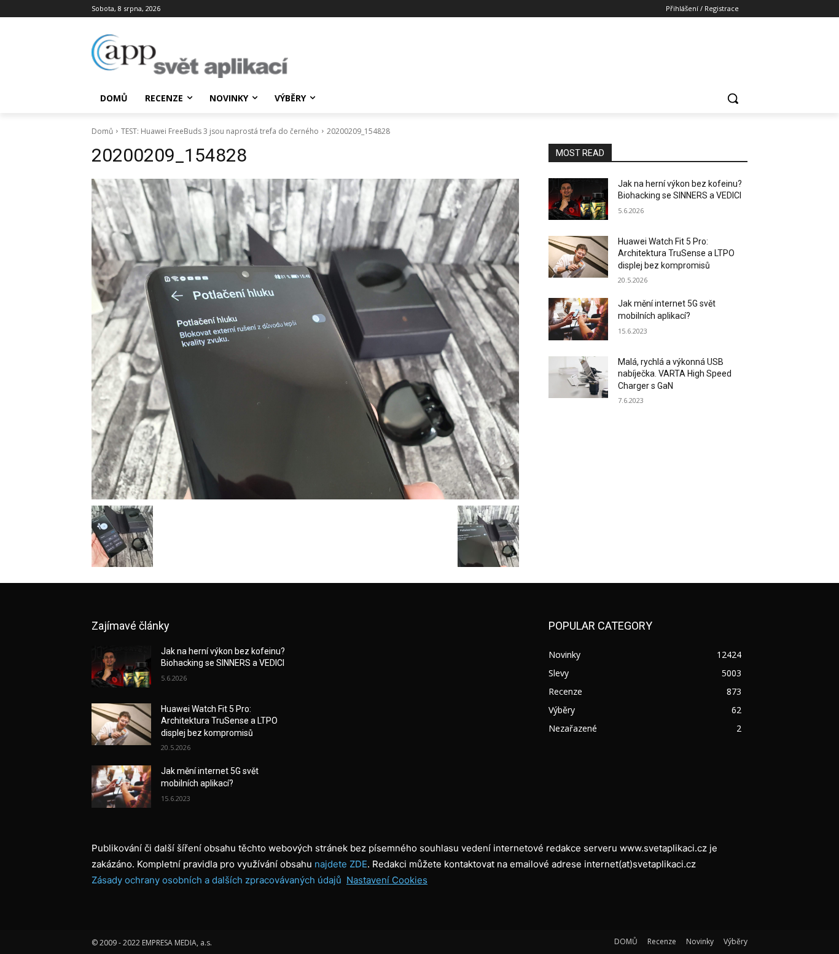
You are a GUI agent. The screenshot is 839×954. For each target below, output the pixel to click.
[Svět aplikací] (190, 56)
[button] (732, 98)
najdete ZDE (340, 864)
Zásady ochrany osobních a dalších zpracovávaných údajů (216, 880)
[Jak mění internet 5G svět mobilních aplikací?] (578, 319)
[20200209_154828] (305, 339)
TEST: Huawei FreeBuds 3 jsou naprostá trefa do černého (220, 131)
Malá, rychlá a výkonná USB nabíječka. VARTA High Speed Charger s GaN (675, 374)
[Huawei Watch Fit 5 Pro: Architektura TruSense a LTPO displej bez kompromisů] (578, 257)
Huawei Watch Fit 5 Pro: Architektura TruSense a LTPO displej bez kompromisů (676, 253)
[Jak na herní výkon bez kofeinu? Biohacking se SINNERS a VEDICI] (578, 199)
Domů (102, 131)
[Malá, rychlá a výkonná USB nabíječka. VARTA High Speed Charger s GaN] (578, 377)
